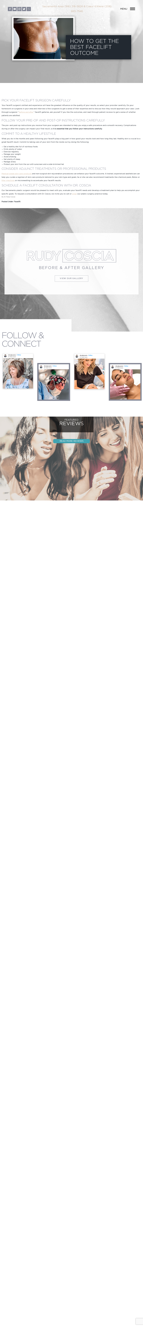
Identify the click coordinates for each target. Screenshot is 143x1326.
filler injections (8, 180)
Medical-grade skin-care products (17, 174)
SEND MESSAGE (64, 91)
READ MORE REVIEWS (71, 441)
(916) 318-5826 (73, 6)
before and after (26, 112)
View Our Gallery (71, 278)
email (74, 194)
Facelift (17, 201)
